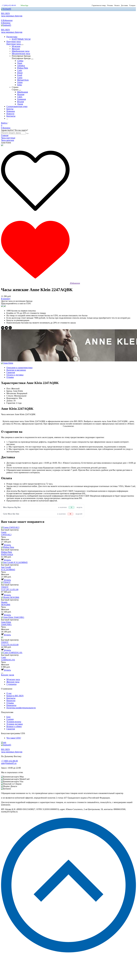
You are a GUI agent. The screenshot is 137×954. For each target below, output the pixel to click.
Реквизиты (11, 705)
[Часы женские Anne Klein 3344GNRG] (68, 617)
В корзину (5, 299)
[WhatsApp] (10, 327)
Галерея (132, 5)
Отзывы (110, 5)
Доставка (124, 5)
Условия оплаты (13, 721)
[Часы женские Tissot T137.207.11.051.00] (68, 582)
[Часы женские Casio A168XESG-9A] (68, 652)
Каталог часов (7, 675)
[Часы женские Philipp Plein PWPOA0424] (68, 547)
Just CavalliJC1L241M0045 (8, 568)
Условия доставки (14, 724)
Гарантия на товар (99, 5)
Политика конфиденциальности (21, 708)
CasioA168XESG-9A (8, 658)
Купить (7, 545)
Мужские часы (13, 679)
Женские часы (12, 682)
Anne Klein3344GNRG (6, 623)
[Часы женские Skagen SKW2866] (68, 597)
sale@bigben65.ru (8, 763)
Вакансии (10, 700)
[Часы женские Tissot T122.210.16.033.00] (68, 637)
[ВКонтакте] (2, 327)
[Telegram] (6, 327)
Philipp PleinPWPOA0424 (7, 553)
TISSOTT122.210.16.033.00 (9, 643)
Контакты (10, 698)
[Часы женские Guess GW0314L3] (68, 527)
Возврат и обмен (14, 726)
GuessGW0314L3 (6, 533)
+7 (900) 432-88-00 (9, 5)
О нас (9, 693)
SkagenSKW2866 (5, 603)
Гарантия (10, 729)
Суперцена (11, 684)
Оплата (117, 5)
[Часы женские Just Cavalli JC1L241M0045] (68, 562)
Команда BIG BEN (15, 696)
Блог (8, 717)
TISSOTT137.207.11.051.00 (9, 588)
